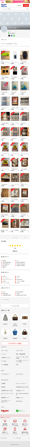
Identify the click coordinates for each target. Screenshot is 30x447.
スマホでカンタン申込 (5, 433)
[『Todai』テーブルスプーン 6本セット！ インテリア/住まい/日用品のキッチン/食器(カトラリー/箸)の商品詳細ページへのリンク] (15, 116)
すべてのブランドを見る (15, 343)
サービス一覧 (3, 438)
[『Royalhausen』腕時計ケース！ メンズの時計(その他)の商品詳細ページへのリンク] (5, 177)
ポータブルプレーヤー (7, 279)
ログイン (19, 5)
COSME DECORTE (14, 167)
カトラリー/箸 (6, 282)
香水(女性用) (19, 279)
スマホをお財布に (15, 433)
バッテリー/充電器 (20, 281)
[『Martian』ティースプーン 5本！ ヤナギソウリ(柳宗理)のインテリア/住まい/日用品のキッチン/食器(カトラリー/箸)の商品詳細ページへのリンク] (24, 177)
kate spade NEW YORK (24, 213)
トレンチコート (6, 278)
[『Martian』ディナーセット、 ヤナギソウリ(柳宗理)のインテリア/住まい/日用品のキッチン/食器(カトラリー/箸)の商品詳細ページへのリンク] (15, 208)
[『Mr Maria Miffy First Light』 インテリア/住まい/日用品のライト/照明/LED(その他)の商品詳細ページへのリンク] (5, 116)
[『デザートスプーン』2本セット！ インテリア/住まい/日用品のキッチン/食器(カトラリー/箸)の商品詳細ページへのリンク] (15, 177)
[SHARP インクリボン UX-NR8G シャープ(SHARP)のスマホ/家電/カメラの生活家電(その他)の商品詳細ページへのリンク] (5, 55)
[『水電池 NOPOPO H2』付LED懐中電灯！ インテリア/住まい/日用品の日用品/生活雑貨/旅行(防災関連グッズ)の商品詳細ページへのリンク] (24, 192)
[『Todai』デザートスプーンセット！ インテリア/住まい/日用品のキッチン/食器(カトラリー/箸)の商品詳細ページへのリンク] (24, 101)
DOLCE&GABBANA (4, 75)
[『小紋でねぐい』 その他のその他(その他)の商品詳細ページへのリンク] (5, 101)
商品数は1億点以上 (5, 425)
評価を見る (15, 251)
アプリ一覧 (18, 438)
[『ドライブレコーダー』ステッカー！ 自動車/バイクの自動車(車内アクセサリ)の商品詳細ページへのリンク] (5, 146)
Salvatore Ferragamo (23, 75)
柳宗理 (21, 182)
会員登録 (26, 5)
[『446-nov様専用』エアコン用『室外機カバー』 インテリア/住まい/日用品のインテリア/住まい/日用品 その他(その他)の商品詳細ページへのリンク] (24, 162)
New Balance (5, 293)
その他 (4, 276)
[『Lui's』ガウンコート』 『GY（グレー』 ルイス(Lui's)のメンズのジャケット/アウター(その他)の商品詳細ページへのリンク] (15, 55)
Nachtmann (22, 137)
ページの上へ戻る (15, 305)
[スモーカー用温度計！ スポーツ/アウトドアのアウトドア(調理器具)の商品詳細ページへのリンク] (15, 223)
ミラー (18, 278)
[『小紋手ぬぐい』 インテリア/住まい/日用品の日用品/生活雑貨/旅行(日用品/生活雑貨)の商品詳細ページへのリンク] (24, 116)
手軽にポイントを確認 (25, 433)
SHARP (2, 60)
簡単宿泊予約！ (25, 425)
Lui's (11, 60)
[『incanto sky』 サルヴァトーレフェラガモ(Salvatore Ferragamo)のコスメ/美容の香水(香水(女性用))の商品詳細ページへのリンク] (15, 85)
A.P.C (4, 292)
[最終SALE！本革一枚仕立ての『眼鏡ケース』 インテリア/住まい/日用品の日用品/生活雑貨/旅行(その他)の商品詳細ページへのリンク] (5, 223)
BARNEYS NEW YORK (4, 198)
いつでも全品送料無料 (15, 425)
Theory (17, 293)
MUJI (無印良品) (13, 75)
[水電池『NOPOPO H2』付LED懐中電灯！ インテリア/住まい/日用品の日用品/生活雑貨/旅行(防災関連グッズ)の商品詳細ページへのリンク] (5, 208)
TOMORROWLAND (23, 60)
